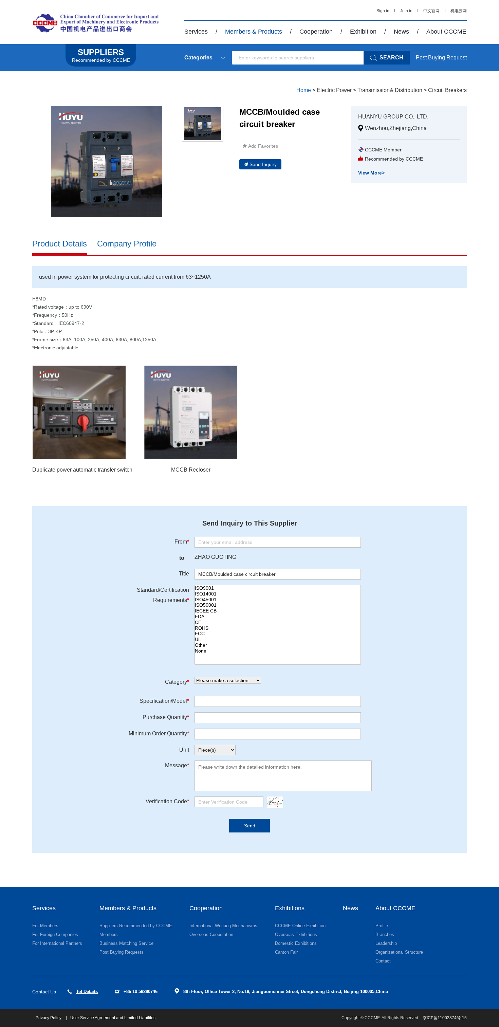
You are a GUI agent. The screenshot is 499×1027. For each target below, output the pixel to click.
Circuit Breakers (447, 90)
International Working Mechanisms (223, 925)
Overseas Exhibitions (296, 934)
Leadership (386, 943)
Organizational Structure (399, 952)
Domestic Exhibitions (296, 943)
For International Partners (57, 943)
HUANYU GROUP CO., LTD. (393, 117)
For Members (45, 925)
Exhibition (363, 31)
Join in (406, 10)
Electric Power (334, 90)
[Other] (278, 645)
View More (371, 173)
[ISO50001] (278, 605)
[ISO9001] (278, 588)
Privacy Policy (49, 1017)
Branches (384, 934)
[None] (278, 651)
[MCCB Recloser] (191, 412)
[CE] (278, 622)
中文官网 (431, 10)
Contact (383, 961)
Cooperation (316, 31)
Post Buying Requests (121, 952)
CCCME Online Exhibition (300, 925)
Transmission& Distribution (389, 90)
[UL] (278, 639)
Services (196, 31)
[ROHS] (278, 628)
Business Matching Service (126, 943)
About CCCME (446, 31)
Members (108, 934)
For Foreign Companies (55, 934)
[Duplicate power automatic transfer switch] (79, 412)
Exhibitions (289, 908)
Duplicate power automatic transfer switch (82, 470)
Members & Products (253, 31)
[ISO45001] (278, 600)
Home (303, 90)
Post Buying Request (441, 57)
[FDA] (278, 617)
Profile (381, 925)
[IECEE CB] (278, 611)
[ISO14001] (278, 594)
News (401, 31)
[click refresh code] (273, 802)
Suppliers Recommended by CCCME (135, 925)
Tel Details (87, 991)
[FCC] (278, 634)
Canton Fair (286, 952)
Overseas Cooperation (211, 934)
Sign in (382, 10)
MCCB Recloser (190, 470)
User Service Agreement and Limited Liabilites (112, 1017)
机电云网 (458, 10)
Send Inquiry (263, 164)
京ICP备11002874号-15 (445, 1017)
